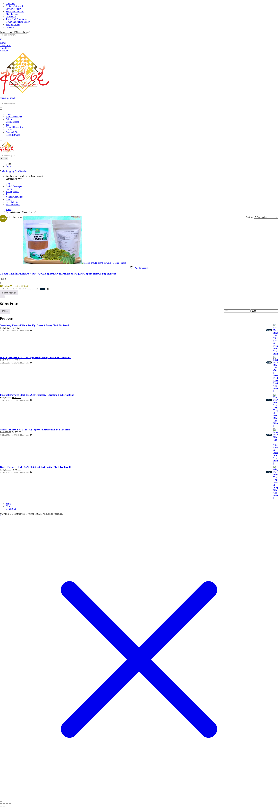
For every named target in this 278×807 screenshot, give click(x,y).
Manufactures (12, 14)
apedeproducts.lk (7, 98)
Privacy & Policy (13, 9)
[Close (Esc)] (10, 803)
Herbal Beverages (14, 116)
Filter (5, 311)
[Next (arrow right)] (4, 806)
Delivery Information (15, 6)
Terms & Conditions (15, 11)
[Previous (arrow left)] (1, 806)
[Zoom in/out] (1, 803)
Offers (9, 129)
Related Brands (13, 135)
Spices (9, 119)
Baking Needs (12, 122)
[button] (14, 171)
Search (4, 159)
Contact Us (11, 16)
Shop (8, 503)
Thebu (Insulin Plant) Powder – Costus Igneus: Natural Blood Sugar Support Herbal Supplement (58, 273)
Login (8, 166)
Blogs (8, 506)
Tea (7, 124)
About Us (10, 3)
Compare (10, 27)
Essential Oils (12, 132)
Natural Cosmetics (14, 127)
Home (3, 43)
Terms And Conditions (16, 19)
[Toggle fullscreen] (4, 803)
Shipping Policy (13, 24)
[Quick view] (2, 296)
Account (4, 50)
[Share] (7, 803)
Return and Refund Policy (18, 22)
